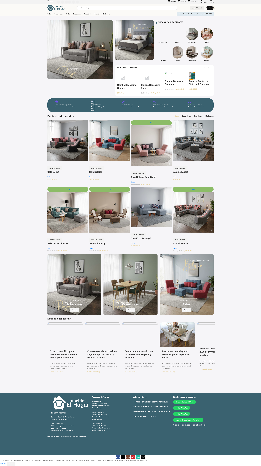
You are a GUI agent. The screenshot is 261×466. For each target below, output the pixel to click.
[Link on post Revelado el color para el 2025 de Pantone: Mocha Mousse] (214, 333)
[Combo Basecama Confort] (123, 77)
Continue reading (56, 372)
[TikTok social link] (195, 430)
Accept (11, 464)
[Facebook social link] (175, 430)
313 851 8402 (102, 403)
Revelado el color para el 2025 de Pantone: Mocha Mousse (213, 351)
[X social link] (179, 430)
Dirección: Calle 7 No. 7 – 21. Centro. (63, 417)
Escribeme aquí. (104, 405)
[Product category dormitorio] (192, 54)
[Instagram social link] (183, 430)
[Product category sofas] (207, 36)
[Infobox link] (65, 105)
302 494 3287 (102, 426)
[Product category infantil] (207, 54)
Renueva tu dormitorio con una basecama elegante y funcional (139, 354)
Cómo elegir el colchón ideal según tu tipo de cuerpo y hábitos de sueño (102, 354)
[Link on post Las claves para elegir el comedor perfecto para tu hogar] (177, 334)
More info (3, 464)
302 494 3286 (102, 414)
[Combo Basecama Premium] (168, 76)
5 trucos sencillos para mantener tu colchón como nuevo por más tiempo (64, 354)
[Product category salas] (177, 36)
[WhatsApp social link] (191, 430)
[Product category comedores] (162, 36)
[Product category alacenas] (162, 54)
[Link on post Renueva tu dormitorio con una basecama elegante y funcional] (140, 334)
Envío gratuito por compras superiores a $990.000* (195, 14)
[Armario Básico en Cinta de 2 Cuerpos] (192, 76)
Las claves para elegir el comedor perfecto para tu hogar (175, 354)
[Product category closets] (177, 54)
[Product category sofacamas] (192, 36)
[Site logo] (56, 8)
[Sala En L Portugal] (151, 207)
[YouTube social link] (187, 430)
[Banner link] (134, 40)
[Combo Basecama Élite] (146, 77)
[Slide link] (80, 49)
